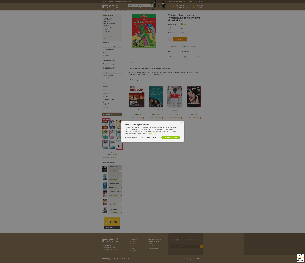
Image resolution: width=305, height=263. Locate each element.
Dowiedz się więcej (152, 133)
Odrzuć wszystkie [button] (151, 137)
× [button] (181, 122)
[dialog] (152, 131)
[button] (131, 137)
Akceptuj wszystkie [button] (170, 137)
